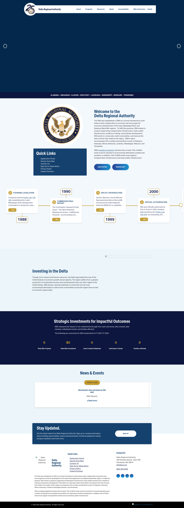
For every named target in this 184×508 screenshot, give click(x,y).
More (13, 210)
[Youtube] (131, 476)
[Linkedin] (122, 476)
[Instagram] (127, 476)
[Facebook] (118, 476)
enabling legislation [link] (106, 150)
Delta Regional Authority (50, 9)
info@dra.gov (121, 465)
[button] (79, 9)
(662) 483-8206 (122, 469)
